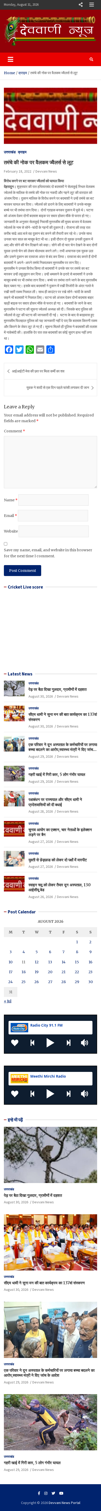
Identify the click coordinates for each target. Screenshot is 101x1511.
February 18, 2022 (17, 171)
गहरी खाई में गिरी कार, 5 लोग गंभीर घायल (56, 774)
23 (90, 972)
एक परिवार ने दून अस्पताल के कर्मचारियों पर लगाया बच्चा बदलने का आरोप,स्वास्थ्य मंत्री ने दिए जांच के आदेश (62, 749)
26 (36, 981)
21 (64, 972)
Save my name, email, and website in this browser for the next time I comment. (48, 553)
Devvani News (46, 171)
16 (90, 962)
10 (10, 962)
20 (50, 972)
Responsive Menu (80, 4)
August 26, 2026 (40, 896)
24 (10, 981)
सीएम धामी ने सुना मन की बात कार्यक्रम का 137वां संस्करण (44, 1282)
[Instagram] (45, 1493)
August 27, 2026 (40, 841)
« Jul (7, 1001)
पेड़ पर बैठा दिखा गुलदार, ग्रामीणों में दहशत (57, 689)
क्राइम (22, 152)
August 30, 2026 (40, 696)
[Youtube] (61, 1493)
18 (23, 972)
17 (10, 972)
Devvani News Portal (64, 1502)
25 (23, 981)
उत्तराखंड (10, 152)
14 (64, 962)
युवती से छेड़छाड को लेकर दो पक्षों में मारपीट (57, 859)
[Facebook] (39, 1493)
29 (77, 981)
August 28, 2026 (40, 811)
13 (50, 962)
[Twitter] (53, 1493)
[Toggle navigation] (10, 59)
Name (11, 500)
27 (50, 981)
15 (77, 962)
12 (37, 962)
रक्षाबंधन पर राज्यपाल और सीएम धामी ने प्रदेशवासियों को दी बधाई (55, 802)
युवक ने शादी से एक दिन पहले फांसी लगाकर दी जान (57, 387)
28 (63, 981)
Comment (14, 431)
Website (11, 531)
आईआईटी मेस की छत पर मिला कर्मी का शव (38, 371)
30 (90, 981)
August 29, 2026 (40, 756)
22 (77, 972)
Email (10, 515)
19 (37, 972)
